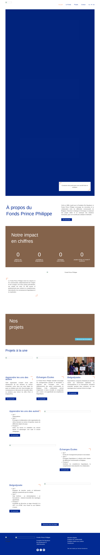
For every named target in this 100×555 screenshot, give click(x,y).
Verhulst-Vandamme (83, 548)
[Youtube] (44, 550)
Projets (76, 4)
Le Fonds (68, 4)
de (94, 4)
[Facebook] (37, 550)
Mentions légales (72, 537)
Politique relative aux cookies (75, 541)
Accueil (61, 4)
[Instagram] (41, 550)
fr (91, 4)
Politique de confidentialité (74, 539)
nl (89, 4)
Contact (83, 4)
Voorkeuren (70, 543)
